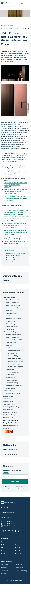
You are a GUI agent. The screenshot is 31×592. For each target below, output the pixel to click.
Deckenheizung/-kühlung (14, 318)
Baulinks (3, 25)
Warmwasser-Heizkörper (16, 348)
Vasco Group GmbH (10, 174)
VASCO (6, 280)
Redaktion (10, 25)
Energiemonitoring (9, 401)
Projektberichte (8, 417)
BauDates (18, 548)
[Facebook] (16, 531)
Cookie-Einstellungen (21, 571)
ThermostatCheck (14, 364)
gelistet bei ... (7, 428)
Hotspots (18, 542)
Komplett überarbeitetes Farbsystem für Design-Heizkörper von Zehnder (15, 185)
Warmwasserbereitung (13, 305)
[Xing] (22, 531)
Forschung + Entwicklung (11, 407)
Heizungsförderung (9, 404)
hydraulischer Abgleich (15, 340)
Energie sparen (19, 545)
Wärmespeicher (11, 342)
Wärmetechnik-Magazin (11, 332)
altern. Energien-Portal (10, 420)
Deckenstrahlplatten (14, 358)
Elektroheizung (10, 321)
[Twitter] (13, 531)
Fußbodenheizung (11, 313)
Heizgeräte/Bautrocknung (14, 385)
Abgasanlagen (10, 329)
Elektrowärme (10, 375)
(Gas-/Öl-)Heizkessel (12, 300)
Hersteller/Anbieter (9, 297)
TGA (2, 548)
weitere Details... (9, 201)
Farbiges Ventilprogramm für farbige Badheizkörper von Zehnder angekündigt (15, 191)
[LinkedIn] (19, 531)
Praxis (3, 551)
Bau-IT (3, 554)
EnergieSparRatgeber (10, 423)
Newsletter (4, 565)
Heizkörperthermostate (15, 361)
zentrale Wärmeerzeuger (13, 334)
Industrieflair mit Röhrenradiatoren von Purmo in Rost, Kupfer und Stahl (16, 219)
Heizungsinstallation (12, 302)
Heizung (8, 260)
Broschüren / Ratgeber (10, 412)
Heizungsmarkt (8, 409)
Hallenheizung (10, 324)
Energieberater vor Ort (10, 425)
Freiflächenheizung (12, 383)
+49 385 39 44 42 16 (10, 524)
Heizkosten (6, 399)
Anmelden (4, 568)
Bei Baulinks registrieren (10, 449)
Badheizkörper (13, 353)
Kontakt (3, 574)
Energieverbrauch (8, 396)
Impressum (18, 565)
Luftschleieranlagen (12, 380)
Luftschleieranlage (12, 326)
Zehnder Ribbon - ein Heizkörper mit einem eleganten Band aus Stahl (15, 225)
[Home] (15, 503)
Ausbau (3, 545)
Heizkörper (9, 253)
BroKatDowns (19, 551)
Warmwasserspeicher (12, 308)
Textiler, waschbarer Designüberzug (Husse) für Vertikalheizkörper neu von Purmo (16, 232)
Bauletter (6, 472)
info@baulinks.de (9, 526)
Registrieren (5, 571)
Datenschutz (19, 568)
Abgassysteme (10, 388)
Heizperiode (7, 391)
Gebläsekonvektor (14, 350)
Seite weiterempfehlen (10, 454)
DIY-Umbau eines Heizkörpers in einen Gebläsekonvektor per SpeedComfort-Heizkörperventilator (16, 212)
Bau (2, 542)
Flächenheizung (11, 369)
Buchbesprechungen (9, 415)
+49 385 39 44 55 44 (10, 522)
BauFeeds (18, 554)
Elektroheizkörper (13, 356)
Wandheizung (10, 316)
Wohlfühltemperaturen (13, 393)
